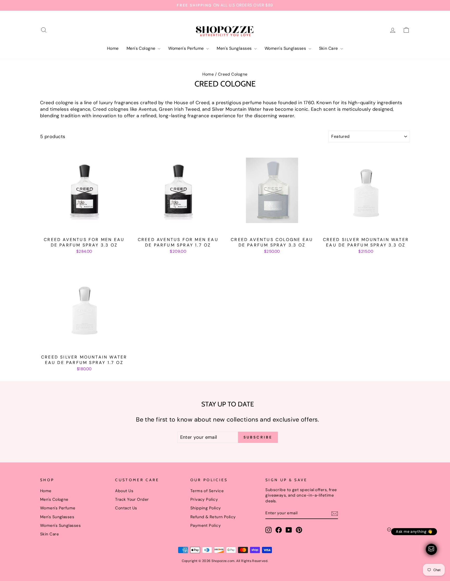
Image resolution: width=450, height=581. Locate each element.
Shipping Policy (205, 508)
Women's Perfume (186, 48)
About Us (124, 490)
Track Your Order (132, 499)
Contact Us (126, 508)
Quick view (84, 228)
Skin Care (329, 48)
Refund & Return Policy (213, 517)
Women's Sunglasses (286, 48)
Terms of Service (207, 490)
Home (113, 48)
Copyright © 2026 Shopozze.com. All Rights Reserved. (225, 561)
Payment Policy (205, 525)
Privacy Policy (204, 499)
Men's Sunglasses (235, 48)
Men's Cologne (142, 48)
